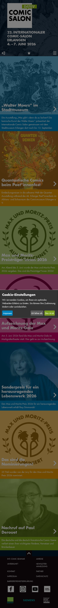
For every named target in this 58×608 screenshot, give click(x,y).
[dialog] (29, 304)
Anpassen (7, 313)
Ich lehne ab (36, 313)
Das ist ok (49, 313)
